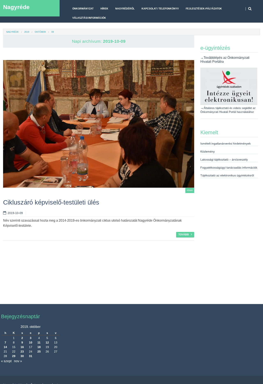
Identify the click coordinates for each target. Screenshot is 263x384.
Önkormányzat (82, 8)
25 (39, 351)
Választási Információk (89, 17)
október (40, 32)
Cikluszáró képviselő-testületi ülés (51, 202)
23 (22, 351)
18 (39, 347)
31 (30, 356)
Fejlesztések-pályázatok (204, 8)
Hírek (104, 8)
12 (47, 342)
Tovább (183, 234)
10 (30, 342)
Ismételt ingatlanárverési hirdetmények (225, 143)
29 (13, 356)
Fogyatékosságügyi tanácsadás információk (228, 167)
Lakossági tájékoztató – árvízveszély (224, 159)
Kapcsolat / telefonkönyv (160, 8)
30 (22, 356)
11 (38, 342)
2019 (26, 32)
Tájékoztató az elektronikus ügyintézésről (227, 175)
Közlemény (207, 151)
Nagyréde (16, 7)
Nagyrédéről (125, 8)
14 (5, 347)
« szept (6, 361)
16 (22, 347)
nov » (18, 361)
